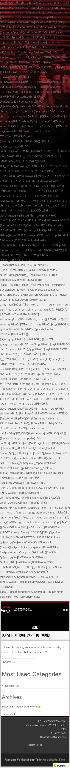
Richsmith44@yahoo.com (53, 736)
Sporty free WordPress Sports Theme (23, 760)
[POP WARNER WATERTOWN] (34, 611)
